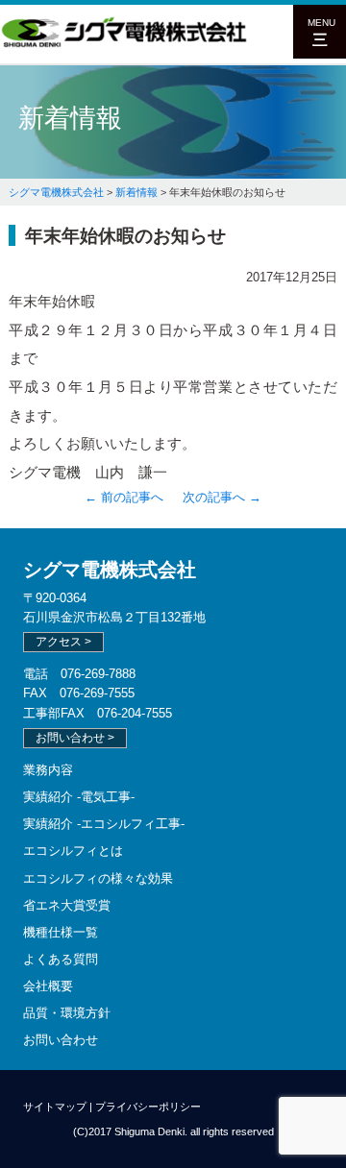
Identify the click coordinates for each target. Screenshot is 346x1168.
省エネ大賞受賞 (67, 905)
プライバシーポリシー (148, 1106)
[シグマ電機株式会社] (125, 44)
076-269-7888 (98, 674)
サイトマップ (54, 1106)
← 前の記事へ (124, 497)
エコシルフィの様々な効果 (98, 878)
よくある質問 (60, 959)
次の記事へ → (222, 497)
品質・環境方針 (67, 1013)
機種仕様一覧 (60, 932)
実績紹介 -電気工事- (79, 797)
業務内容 (48, 770)
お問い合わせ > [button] (75, 737)
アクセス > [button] (63, 641)
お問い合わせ (60, 1040)
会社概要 (48, 986)
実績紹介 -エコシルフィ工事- (104, 823)
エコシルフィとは (73, 850)
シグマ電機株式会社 (109, 569)
